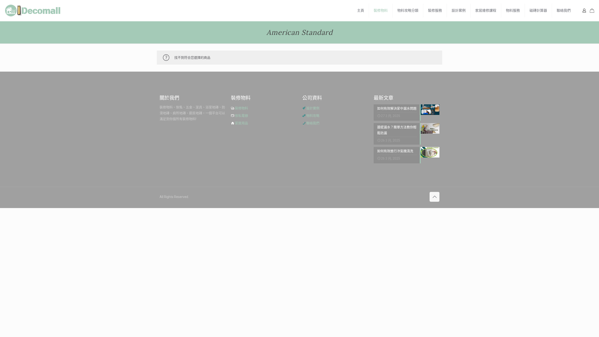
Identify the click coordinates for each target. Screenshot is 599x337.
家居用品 (241, 123)
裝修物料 (241, 108)
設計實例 (312, 108)
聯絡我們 (312, 123)
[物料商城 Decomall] (33, 10)
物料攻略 (312, 115)
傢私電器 (241, 115)
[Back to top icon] (434, 197)
